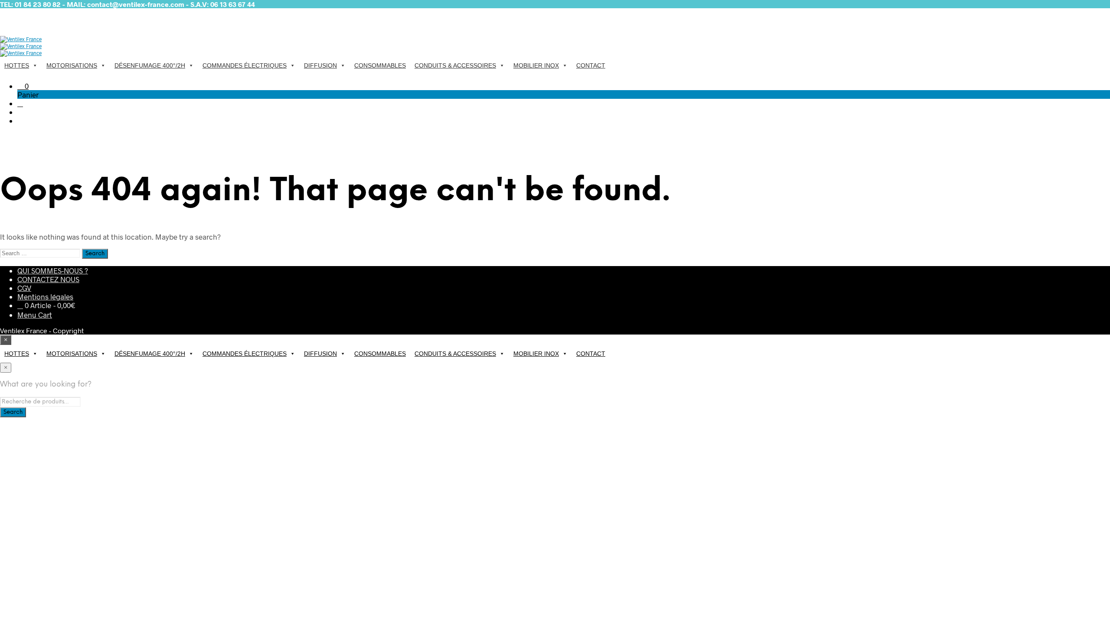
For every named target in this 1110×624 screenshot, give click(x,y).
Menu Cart (34, 314)
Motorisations (71, 65)
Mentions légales (45, 296)
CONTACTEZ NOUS (48, 279)
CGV (24, 287)
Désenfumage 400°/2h (149, 65)
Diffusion (320, 65)
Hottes (16, 65)
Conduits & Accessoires (455, 65)
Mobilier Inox (536, 65)
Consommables (380, 65)
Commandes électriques (244, 65)
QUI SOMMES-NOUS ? (52, 270)
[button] (23, 85)
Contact (590, 65)
